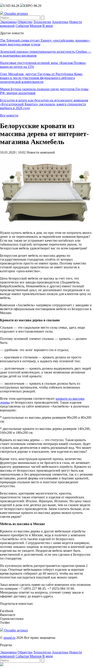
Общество (25, 22)
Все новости (9, 115)
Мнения (36, 26)
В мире (47, 26)
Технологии (42, 22)
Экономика (8, 22)
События (22, 26)
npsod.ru (9, 637)
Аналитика (60, 22)
